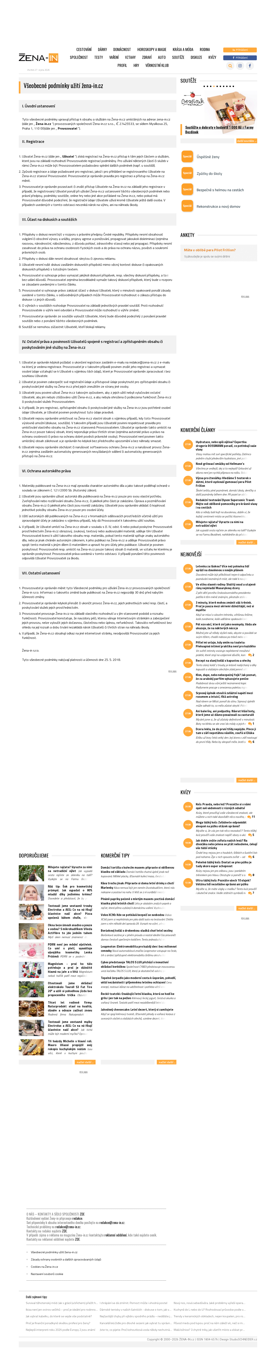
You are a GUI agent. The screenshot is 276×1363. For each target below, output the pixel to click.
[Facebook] (250, 66)
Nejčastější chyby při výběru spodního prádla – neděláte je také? (136, 1316)
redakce (77, 1218)
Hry (136, 65)
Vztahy (130, 57)
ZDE (82, 1214)
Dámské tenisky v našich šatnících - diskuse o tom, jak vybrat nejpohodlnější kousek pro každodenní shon (136, 1309)
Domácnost (122, 49)
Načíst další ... (85, 1062)
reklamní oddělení (115, 1235)
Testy (98, 57)
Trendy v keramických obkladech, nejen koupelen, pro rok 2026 (210, 1316)
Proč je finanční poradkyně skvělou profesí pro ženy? (58, 1323)
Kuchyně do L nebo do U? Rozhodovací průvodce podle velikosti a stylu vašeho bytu (210, 1309)
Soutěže (178, 57)
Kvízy (212, 57)
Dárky (102, 49)
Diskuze (196, 57)
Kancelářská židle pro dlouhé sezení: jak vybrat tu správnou (136, 1323)
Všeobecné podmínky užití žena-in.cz (54, 1252)
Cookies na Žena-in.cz (44, 1266)
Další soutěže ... (246, 141)
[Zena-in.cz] (41, 57)
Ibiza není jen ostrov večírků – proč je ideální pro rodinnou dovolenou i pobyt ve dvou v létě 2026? (62, 1309)
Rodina (205, 49)
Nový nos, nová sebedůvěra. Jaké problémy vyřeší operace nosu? (210, 1303)
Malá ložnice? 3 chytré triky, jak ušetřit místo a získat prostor (210, 1330)
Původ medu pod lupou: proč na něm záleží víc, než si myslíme (210, 1323)
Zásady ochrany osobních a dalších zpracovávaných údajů (66, 1259)
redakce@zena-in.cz (111, 1222)
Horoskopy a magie (151, 49)
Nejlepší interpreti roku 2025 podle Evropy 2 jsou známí (60, 1330)
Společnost (79, 57)
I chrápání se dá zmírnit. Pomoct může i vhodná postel (133, 1303)
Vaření (114, 57)
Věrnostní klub (157, 65)
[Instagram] (240, 66)
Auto (162, 57)
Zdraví (147, 57)
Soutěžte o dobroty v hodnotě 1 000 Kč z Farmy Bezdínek (219, 129)
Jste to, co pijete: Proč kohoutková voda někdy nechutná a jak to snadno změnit (136, 1330)
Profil (122, 65)
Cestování (84, 49)
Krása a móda (183, 49)
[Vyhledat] (230, 66)
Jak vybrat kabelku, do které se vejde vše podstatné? (59, 1316)
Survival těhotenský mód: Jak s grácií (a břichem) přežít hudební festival (62, 1303)
